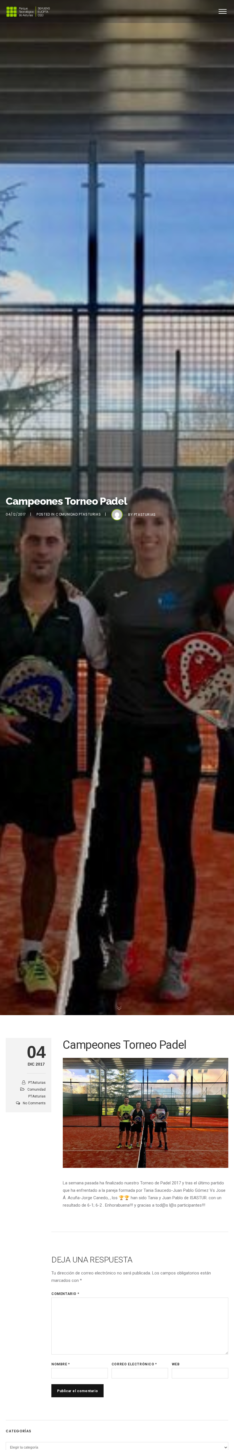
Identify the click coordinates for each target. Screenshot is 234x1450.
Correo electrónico (134, 1364)
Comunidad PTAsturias (78, 514)
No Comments (34, 1103)
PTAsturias (145, 514)
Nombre (60, 1364)
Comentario (65, 1294)
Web (176, 1364)
